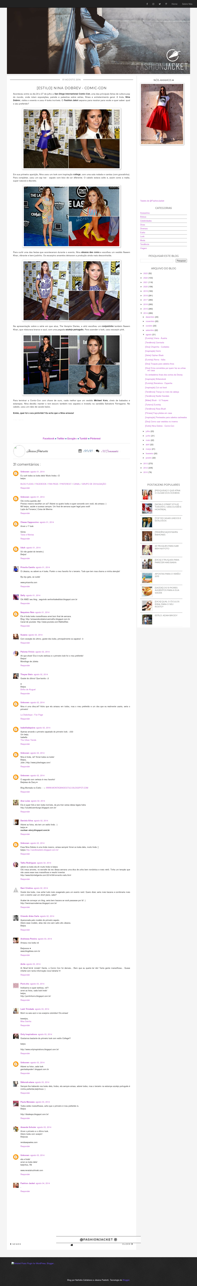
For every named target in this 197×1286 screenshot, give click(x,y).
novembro (150, 321)
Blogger (126, 1279)
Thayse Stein (26, 674)
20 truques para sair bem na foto (167, 547)
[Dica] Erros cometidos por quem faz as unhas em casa (165, 369)
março (149, 448)
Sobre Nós (187, 3)
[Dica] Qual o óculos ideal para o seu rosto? (167, 604)
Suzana (23, 634)
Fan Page (38, 714)
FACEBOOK (40, 483)
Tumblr (83, 438)
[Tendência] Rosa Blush (155, 408)
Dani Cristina (26, 888)
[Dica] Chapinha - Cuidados (157, 346)
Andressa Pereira (28, 938)
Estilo (142, 232)
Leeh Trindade (27, 1009)
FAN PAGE (53, 483)
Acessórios (145, 212)
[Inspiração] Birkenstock (155, 378)
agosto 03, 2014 (45, 938)
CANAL (76, 483)
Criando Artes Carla (29, 916)
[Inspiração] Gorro (153, 350)
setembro (150, 330)
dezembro (150, 316)
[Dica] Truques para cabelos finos (159, 363)
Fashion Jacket (27, 1183)
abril (148, 444)
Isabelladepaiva (27, 727)
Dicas (142, 224)
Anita (22, 964)
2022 (145, 277)
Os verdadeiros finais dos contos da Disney (164, 374)
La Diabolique (26, 714)
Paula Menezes (27, 1102)
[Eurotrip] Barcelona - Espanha (158, 383)
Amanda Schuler (28, 1127)
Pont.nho (24, 983)
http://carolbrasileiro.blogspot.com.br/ (42, 849)
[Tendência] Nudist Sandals (157, 395)
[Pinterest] (166, 4)
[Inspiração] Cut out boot (156, 387)
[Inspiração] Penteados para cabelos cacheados (166, 417)
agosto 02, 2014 (35, 634)
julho (148, 431)
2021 (145, 282)
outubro (149, 325)
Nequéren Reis (27, 612)
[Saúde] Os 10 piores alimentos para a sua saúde (167, 590)
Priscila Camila (27, 567)
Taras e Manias (27, 534)
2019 (145, 290)
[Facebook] (147, 4)
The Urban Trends (28, 739)
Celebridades (146, 220)
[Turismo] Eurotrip (153, 404)
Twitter (61, 438)
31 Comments (109, 451)
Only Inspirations (28, 1034)
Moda (142, 240)
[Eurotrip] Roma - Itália (155, 359)
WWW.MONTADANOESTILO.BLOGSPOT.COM (67, 787)
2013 (145, 463)
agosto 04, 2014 (43, 1183)
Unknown (24, 471)
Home (174, 3)
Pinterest (95, 438)
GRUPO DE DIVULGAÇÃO (94, 483)
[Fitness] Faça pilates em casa (158, 413)
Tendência (144, 244)
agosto (149, 334)
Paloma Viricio (27, 651)
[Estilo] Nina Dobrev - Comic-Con (159, 425)
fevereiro (150, 453)
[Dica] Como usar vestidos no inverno (161, 421)
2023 (145, 273)
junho (148, 435)
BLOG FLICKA (27, 483)
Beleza (143, 216)
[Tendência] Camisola (154, 342)
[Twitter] (160, 4)
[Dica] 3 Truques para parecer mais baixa (167, 561)
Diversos (144, 228)
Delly (22, 595)
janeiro (149, 457)
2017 (145, 299)
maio (148, 440)
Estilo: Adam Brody (166, 615)
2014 (145, 313)
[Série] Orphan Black (154, 355)
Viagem (143, 248)
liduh (22, 547)
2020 (145, 286)
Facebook (48, 438)
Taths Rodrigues (28, 862)
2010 (145, 472)
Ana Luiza (25, 800)
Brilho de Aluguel (28, 689)
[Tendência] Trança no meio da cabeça (162, 391)
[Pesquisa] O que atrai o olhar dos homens (167, 491)
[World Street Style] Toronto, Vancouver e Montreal (168, 507)
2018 (145, 295)
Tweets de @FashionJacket (152, 200)
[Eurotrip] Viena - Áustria (156, 338)
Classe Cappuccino (29, 522)
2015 (145, 308)
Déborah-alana (27, 1082)
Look (142, 236)
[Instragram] (153, 4)
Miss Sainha (25, 1021)
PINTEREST (66, 483)
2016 (145, 304)
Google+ (72, 438)
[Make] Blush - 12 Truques (156, 400)
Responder (25, 487)
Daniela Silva (26, 820)
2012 (145, 467)
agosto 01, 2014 (37, 471)
